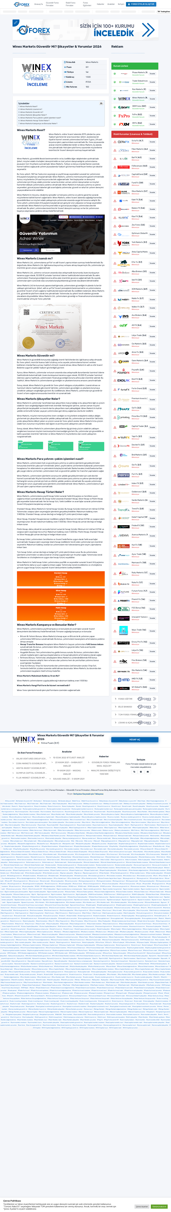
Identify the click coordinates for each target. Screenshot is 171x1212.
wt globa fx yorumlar (47, 1014)
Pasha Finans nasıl (135, 950)
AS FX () (137, 325)
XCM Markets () (139, 289)
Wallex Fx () (138, 307)
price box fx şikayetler (22, 964)
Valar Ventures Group (156, 996)
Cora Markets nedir (50, 854)
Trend (161, 993)
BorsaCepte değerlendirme (150, 838)
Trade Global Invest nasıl (106, 988)
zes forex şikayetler (80, 1025)
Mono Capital (116, 929)
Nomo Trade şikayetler (160, 937)
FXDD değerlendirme (48, 886)
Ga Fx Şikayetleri (50, 889)
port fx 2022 (104, 958)
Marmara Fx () (139, 562)
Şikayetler (96, 980)
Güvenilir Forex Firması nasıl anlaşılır (31, 905)
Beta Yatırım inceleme (21, 830)
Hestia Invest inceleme (57, 908)
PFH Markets (13, 953)
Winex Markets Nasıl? (29, 106)
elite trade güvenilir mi (17, 862)
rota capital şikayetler (99, 972)
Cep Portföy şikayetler (21, 849)
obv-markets (160, 940)
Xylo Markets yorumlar (88, 1020)
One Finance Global (161, 945)
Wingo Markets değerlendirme (116, 1009)
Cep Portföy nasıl (146, 846)
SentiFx (157, 977)
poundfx (164, 958)
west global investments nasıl (99, 1006)
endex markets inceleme (87, 865)
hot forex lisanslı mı (51, 910)
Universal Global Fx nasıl (98, 996)
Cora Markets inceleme (20, 854)
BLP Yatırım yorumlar (59, 833)
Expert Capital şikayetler (108, 870)
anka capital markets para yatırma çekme (128, 809)
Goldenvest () (139, 492)
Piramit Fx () (138, 599)
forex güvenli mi (143, 878)
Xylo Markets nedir (56, 1020)
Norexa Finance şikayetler (111, 940)
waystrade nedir (156, 1004)
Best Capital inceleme (96, 828)
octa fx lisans (76, 942)
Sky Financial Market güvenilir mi (137, 980)
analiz (79, 806)
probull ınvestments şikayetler (105, 964)
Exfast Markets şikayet (155, 868)
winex (160, 1006)
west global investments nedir (121, 1006)
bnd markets (155, 836)
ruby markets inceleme (151, 972)
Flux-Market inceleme (45, 878)
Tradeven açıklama (10, 993)
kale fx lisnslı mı (16, 921)
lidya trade (64, 924)
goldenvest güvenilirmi (65, 900)
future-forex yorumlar (128, 884)
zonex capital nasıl (130, 1025)
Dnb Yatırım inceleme (25, 860)
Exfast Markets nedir (139, 868)
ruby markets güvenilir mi (133, 972)
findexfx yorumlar (81, 876)
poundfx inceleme (34, 961)
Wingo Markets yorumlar (18, 1012)
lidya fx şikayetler (53, 924)
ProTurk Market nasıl (46, 966)
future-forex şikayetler (110, 884)
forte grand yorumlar (164, 881)
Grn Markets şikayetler (119, 902)
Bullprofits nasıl (43, 844)
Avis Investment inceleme (60, 819)
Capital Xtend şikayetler (83, 846)
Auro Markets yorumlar (92, 814)
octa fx (53, 942)
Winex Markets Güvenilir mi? (31, 112)
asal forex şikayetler (114, 811)
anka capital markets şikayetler (154, 809)
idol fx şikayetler (130, 913)
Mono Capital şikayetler (28, 932)
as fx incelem (35, 811)
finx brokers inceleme (115, 876)
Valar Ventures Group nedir (100, 998)
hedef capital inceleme (124, 905)
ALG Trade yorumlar (75, 803)
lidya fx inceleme (8, 924)
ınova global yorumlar (150, 918)
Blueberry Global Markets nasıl (152, 833)
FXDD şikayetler (94, 886)
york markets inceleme (19, 1022)
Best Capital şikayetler (141, 828)
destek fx (165, 854)
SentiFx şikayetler (54, 980)
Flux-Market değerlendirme (27, 878)
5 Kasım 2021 (10, 801)
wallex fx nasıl (72, 1004)
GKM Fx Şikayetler (139, 894)
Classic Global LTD (147, 849)
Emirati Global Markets (92, 862)
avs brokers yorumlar (74, 822)
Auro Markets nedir (58, 814)
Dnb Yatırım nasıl (40, 860)
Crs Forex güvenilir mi (83, 854)
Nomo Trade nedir (145, 937)
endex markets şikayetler (124, 865)
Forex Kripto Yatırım (157, 878)
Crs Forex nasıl (113, 854)
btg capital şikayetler (152, 841)
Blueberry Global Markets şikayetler (28, 836)
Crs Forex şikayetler (138, 854)
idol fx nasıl (97, 913)
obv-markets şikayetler (23, 942)
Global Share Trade (153, 894)
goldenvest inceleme (82, 900)
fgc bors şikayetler (67, 873)
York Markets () (139, 242)
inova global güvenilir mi (145, 916)
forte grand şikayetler (148, 881)
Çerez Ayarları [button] (142, 1207)
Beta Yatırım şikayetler (66, 830)
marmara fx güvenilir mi (104, 926)
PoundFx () (138, 370)
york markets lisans (35, 1022)
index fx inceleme (100, 916)
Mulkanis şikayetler (127, 932)
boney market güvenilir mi (72, 838)
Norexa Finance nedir (94, 940)
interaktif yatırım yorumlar (68, 918)
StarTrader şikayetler (138, 985)
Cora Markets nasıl (36, 854)
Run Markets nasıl (44, 977)
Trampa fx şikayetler (135, 993)
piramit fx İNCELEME (24, 958)
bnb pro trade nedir (125, 836)
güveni (164, 902)
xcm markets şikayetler (149, 1014)
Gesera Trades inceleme (125, 892)
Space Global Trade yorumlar (52, 985)
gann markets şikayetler (38, 892)
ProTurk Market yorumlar (97, 966)
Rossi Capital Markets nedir (145, 969)
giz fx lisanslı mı (69, 894)
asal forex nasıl (88, 811)
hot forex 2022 (7, 910)
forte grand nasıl (119, 881)
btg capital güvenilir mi (109, 841)
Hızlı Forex (136, 908)
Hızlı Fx (144, 908)
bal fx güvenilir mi (137, 825)
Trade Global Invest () (139, 81)
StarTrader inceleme (98, 985)
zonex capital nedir (144, 1025)
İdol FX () (137, 280)
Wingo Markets (99, 1009)
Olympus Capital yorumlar (106, 945)
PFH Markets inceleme (46, 953)
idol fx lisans (50, 913)
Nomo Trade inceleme (117, 937)
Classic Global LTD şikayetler (78, 852)
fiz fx (156, 876)
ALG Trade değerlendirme (156, 801)
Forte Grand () (139, 388)
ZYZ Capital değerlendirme (51, 1028)
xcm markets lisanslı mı (132, 1014)
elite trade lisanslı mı (34, 862)
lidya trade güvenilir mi (78, 924)
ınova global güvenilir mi (87, 918)
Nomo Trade (84, 937)
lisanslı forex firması (160, 924)
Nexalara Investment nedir (24, 937)
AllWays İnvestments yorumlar (158, 803)
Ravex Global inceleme (146, 966)
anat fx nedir (127, 806)
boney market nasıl (89, 838)
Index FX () (137, 483)
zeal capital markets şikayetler (154, 1022)
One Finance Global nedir (96, 948)
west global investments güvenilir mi (49, 1006)
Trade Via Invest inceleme (81, 990)
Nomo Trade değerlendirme (99, 937)
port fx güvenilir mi (116, 958)
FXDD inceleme (62, 886)
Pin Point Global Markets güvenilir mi (39, 956)
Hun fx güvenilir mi (82, 910)
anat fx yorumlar (152, 806)
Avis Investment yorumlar (133, 819)
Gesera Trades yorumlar (22, 894)
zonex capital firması (95, 1025)
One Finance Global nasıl (77, 948)
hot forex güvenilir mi (21, 910)
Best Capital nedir (125, 828)
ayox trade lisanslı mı (101, 825)
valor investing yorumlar (89, 1001)
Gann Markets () (139, 360)
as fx (168, 809)
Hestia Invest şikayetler (105, 908)
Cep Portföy (114, 846)
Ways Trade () (139, 630)
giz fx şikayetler (82, 894)
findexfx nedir (54, 876)
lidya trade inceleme (94, 924)
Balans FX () (138, 208)
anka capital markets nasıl (104, 809)
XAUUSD (59, 1014)
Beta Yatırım (155, 828)
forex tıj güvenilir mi (21, 881)
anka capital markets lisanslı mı (83, 809)
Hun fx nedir (118, 910)
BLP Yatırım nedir (27, 833)
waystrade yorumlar (18, 1006)
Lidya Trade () (139, 335)
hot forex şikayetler (67, 910)
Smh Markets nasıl (99, 982)
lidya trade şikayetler (127, 924)
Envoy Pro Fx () (139, 642)
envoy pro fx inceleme (160, 865)
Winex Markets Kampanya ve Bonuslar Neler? (38, 123)
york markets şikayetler (51, 1022)
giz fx (34, 894)
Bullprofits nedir (69, 844)
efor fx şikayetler (144, 860)
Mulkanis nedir (113, 932)
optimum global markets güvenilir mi (158, 948)
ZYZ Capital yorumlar (131, 1028)
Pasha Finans (83, 950)
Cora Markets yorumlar (66, 854)
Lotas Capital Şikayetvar (49, 926)
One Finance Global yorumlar (116, 948)
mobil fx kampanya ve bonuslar (38, 929)
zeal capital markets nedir (134, 1022)
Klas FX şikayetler (105, 921)
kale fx (162, 918)
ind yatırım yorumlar (51, 916)
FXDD (37, 886)
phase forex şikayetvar (16, 956)
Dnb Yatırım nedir (54, 860)
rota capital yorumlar (116, 972)
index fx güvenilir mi (85, 916)
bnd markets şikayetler (53, 838)
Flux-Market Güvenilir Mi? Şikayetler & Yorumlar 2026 (46, 778)
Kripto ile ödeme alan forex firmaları (124, 921)
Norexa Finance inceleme (60, 940)
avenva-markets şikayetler (152, 817)
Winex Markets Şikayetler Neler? (33, 115)
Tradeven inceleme (42, 993)
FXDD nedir (82, 886)
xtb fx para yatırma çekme (116, 1017)
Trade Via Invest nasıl (100, 990)
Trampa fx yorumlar (151, 993)
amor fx (15, 806)
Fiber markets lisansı (138, 873)
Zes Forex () (138, 225)
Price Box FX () (139, 416)
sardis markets (89, 977)
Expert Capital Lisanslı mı (59, 870)
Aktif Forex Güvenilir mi (90, 801)
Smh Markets (48, 982)
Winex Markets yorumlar (75, 1009)
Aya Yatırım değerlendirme (121, 822)
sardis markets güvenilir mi (105, 977)
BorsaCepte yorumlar (63, 841)
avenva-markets (114, 817)
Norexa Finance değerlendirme (40, 940)
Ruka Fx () (137, 582)
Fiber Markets (104, 873)
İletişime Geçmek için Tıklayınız (88, 794)
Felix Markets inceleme (158, 870)
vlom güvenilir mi (105, 1001)
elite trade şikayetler (75, 862)
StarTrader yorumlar (154, 985)
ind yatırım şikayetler (35, 916)
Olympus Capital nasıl (50, 945)
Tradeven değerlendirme (26, 993)
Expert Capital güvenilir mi (22, 870)
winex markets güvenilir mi (18, 1009)
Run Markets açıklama (140, 974)
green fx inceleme (144, 900)
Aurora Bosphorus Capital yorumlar (94, 817)
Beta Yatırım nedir (50, 830)
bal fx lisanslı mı (163, 825)
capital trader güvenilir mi (128, 844)
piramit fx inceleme (39, 958)
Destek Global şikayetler (129, 857)
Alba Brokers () (139, 271)
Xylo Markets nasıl (41, 1020)
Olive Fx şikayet (119, 942)
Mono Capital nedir (12, 932)
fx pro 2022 (147, 884)
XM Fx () (137, 123)
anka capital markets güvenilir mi (35, 809)
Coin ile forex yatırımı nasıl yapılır (121, 852)
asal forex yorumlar (129, 811)
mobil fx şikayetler (104, 929)
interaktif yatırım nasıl (29, 918)
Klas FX (52, 921)
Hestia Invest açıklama (19, 908)
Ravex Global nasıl (162, 966)
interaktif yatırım (161, 916)
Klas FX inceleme (77, 921)
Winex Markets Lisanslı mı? (31, 109)
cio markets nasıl (87, 849)
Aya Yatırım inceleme (139, 822)
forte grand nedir (132, 881)
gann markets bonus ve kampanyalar (70, 889)
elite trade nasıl (48, 862)
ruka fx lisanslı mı (76, 974)
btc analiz (80, 841)
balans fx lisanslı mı (46, 828)
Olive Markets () (139, 191)
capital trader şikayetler (13, 846)
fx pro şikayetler (28, 886)
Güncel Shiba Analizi (153, 902)
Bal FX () (137, 157)
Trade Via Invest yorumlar (153, 990)
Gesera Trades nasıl (141, 892)
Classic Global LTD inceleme (21, 852)
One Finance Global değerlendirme (33, 948)
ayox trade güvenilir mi (68, 825)
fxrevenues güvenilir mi (121, 886)
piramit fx (153, 956)
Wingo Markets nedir (150, 1009)
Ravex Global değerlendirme (127, 966)
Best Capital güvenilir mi (78, 828)
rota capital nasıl (71, 972)
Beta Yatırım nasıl (36, 830)
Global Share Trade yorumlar (99, 897)
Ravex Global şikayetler (22, 969)
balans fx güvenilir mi (30, 828)
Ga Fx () (136, 408)
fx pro (139, 884)
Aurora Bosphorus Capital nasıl (20, 817)
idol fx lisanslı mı (75, 913)
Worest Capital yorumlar (137, 1012)
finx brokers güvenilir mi (97, 876)
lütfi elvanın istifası (65, 926)
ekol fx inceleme (158, 860)
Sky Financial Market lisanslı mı (12, 982)
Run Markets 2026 (125, 974)
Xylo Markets (144, 1017)
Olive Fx (109, 942)
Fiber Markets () (139, 149)
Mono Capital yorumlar (45, 932)
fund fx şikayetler (65, 884)
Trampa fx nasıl (110, 993)
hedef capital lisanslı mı (142, 905)
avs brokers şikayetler (57, 822)
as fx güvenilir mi (8, 811)
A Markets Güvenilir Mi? (24, 801)
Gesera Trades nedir (157, 892)
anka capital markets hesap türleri (59, 809)
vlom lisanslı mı (118, 1001)
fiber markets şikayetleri (155, 873)
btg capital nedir (137, 841)
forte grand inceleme (104, 881)
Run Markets (112, 974)
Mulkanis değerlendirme (72, 932)
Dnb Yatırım (161, 857)
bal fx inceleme (151, 825)
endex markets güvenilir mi (67, 865)
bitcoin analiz (97, 830)
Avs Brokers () (139, 315)
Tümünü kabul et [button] (159, 1207)
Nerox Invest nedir (34, 934)
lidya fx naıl (20, 924)
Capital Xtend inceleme (50, 846)
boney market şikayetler (121, 838)
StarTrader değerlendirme (81, 985)
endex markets (51, 865)
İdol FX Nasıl (87, 913)
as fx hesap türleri (22, 811)
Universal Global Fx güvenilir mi (57, 996)
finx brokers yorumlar (145, 876)
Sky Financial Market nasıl (33, 982)
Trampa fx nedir (122, 993)
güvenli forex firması (78, 905)
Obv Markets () (139, 670)
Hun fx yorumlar (143, 910)
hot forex (167, 908)
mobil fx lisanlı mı (56, 929)
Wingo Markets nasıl (135, 1009)
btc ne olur (88, 841)
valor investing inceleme (19, 1001)
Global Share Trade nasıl (21, 897)
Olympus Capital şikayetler (86, 945)
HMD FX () (137, 679)
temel (32, 988)
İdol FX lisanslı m (62, 913)
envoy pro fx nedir (22, 868)
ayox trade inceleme (84, 825)
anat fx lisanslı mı (104, 806)
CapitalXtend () (139, 174)
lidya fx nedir (41, 924)
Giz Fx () (136, 465)
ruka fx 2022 (49, 974)
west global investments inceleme (75, 1006)
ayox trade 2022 (53, 825)
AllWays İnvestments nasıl (93, 803)
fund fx (4, 884)
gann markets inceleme (132, 889)
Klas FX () (137, 216)
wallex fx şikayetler (97, 1004)
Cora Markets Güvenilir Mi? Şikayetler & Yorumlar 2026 (46, 763)
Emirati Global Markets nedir (35, 865)
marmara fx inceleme (121, 926)
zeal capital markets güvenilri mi (72, 1022)
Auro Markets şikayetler (75, 814)
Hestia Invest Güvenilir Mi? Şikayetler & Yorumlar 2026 (46, 768)
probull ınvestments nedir (84, 964)
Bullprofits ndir (56, 844)
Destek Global (66, 857)
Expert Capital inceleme (41, 870)
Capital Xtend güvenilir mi (31, 846)
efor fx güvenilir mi (118, 860)
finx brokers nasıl (130, 876)
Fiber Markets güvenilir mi (120, 873)
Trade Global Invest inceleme (86, 988)
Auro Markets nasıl (44, 814)
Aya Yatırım (86, 822)
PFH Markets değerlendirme (28, 953)
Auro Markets (143, 811)
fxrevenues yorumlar (14, 889)
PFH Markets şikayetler (77, 953)
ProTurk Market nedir (61, 966)
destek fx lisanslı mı (38, 857)
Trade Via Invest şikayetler (134, 990)
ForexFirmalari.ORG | (85, 790)
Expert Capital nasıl (76, 870)
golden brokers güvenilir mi (120, 897)
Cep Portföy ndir (159, 846)
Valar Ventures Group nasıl (80, 998)
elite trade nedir (61, 862)
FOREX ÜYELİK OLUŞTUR (142, 4)
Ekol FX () (137, 379)
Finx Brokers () (139, 660)
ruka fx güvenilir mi (61, 974)
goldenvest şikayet (114, 900)
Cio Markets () (139, 344)
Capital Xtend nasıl (66, 846)
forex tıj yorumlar (71, 881)
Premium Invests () (139, 398)
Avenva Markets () (139, 535)
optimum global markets (136, 948)
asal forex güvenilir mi (73, 811)
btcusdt (97, 841)
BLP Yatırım (136, 830)
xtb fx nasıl (102, 1017)
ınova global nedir (118, 918)
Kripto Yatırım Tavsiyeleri (147, 921)
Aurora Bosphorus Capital (110, 814)
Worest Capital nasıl (86, 1012)
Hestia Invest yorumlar (123, 908)
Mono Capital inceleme (151, 929)
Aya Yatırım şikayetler (13, 825)
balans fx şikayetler (61, 828)
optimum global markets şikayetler (65, 950)
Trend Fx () (138, 509)
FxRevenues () (139, 166)
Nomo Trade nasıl (131, 937)
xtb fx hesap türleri (56, 1017)
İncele (152, 74)
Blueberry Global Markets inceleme (127, 833)
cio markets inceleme (72, 849)
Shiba (78, 980)
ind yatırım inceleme (162, 913)
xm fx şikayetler (29, 1017)
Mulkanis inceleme (88, 932)
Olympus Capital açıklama (159, 942)
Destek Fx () (138, 445)
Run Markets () (139, 89)
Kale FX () (137, 200)
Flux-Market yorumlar (90, 878)
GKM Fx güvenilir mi (124, 894)
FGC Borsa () (138, 608)
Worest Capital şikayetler (119, 1012)
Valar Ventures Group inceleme (58, 998)
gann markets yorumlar (56, 892)
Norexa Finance (22, 940)
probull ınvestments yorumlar (127, 964)
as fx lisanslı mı (58, 811)
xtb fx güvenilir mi (42, 1017)
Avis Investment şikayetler (114, 819)
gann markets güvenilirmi (93, 889)
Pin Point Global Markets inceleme (64, 956)
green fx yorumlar (28, 902)
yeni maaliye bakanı (127, 1020)
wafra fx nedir (15, 1004)
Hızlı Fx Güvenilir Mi (155, 908)
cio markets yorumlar (132, 849)
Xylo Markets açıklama (157, 1017)
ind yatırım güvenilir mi (145, 913)
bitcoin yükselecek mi (123, 830)
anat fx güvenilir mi (89, 806)
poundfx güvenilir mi (19, 961)
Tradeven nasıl (56, 993)
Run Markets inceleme (29, 977)
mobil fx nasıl (69, 929)
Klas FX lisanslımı (91, 921)
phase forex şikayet (154, 953)
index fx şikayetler (129, 916)
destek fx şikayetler (53, 857)
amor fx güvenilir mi (26, 806)
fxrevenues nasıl (153, 886)
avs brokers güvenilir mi (152, 819)
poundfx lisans (48, 961)
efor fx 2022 (105, 860)
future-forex (78, 884)
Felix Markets (123, 870)
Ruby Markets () (139, 573)
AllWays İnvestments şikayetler (135, 803)
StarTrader (67, 985)
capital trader (113, 844)
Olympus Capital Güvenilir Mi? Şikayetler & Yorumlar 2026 (47, 773)
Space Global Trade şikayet (31, 985)
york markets (141, 1020)
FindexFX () (138, 525)
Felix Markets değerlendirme (139, 870)
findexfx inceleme (30, 876)
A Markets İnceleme (50, 801)
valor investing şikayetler (70, 1001)
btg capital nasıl (125, 841)
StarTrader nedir (124, 985)
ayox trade (42, 825)
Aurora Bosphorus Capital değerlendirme (135, 814)
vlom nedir (138, 1001)
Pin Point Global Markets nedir (113, 956)
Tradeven (167, 990)
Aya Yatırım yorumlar (29, 825)
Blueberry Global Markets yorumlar (54, 836)
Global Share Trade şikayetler (78, 897)
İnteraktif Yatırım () (139, 617)
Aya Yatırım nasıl (154, 822)
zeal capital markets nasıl (115, 1022)
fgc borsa (78, 873)
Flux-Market (164, 876)
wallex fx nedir (84, 1004)
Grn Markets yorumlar (136, 902)
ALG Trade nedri (46, 803)
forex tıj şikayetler (58, 881)
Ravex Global (111, 966)
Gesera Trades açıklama (85, 892)
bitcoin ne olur (108, 830)
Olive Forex (100, 942)
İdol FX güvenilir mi (8, 913)
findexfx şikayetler (67, 876)
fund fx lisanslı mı (52, 884)
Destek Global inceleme (81, 857)
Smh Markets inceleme (83, 982)
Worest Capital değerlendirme (49, 1012)
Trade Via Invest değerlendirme (61, 990)
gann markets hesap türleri (113, 889)
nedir (152, 932)
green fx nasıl (157, 900)
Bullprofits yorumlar (99, 844)
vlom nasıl (129, 1001)
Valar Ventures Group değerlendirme (34, 998)
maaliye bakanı (79, 926)
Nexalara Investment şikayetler (45, 937)
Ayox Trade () (139, 554)
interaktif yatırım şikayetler (48, 918)
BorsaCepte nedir (31, 841)
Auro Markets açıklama (157, 811)
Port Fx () (137, 474)
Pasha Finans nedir (150, 950)
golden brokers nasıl (156, 897)
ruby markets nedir (12, 974)
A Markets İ (38, 801)
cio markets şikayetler (116, 849)
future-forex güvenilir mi (92, 884)
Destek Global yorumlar (147, 857)
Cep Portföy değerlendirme (129, 846)
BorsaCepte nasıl (17, 841)
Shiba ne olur (86, 980)
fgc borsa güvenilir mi (91, 873)
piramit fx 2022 (163, 956)
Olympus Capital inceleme (32, 945)
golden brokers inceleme (139, 897)
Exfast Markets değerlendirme (86, 868)
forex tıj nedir (45, 881)
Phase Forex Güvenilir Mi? (137, 953)
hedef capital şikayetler (160, 905)
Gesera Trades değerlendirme (105, 892)
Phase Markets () (139, 72)
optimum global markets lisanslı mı (39, 950)
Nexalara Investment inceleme (152, 934)
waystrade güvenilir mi (127, 1004)
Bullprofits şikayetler (84, 844)
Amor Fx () (137, 352)
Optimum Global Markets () (139, 233)
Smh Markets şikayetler (129, 982)
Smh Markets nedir (113, 982)
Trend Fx (10, 996)
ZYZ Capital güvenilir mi (70, 1028)
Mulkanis (58, 932)
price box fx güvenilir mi (102, 961)
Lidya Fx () (137, 650)
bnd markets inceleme (19, 838)
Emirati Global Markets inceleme (137, 862)
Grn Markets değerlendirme (56, 902)
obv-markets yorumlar (41, 942)
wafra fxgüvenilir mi (29, 1004)
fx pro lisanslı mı (15, 886)
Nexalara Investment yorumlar (68, 937)
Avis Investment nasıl (78, 819)
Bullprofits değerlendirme (27, 844)
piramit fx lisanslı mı (54, 958)
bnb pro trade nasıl (110, 836)
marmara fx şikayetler (154, 926)
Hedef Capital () (139, 517)
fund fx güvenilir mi (15, 884)
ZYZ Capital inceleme (87, 1028)
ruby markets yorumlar (28, 974)
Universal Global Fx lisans (78, 996)
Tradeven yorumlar (81, 993)
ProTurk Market (144, 964)
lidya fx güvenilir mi (163, 921)
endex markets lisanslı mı (105, 865)
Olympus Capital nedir (67, 945)
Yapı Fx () (137, 436)
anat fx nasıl (117, 806)
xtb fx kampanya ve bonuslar (74, 1017)
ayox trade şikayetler (116, 825)
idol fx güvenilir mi (22, 913)
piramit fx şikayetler (70, 958)
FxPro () (137, 114)
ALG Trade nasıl (21, 803)
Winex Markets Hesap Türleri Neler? (35, 121)
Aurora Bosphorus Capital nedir (43, 817)
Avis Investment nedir (95, 819)
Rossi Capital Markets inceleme (103, 969)
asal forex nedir (100, 811)
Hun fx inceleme (96, 910)
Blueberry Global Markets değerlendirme (101, 833)
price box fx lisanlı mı (137, 961)
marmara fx (90, 926)
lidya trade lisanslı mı (111, 924)
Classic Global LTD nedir (58, 852)
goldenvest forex (49, 900)
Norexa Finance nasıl (78, 940)
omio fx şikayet (148, 945)
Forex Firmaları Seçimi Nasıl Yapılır (110, 878)
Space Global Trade (162, 982)
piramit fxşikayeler (85, 958)
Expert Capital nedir (92, 870)
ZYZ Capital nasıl (102, 1028)
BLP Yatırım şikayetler (43, 833)
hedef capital (91, 905)
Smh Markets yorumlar (146, 982)
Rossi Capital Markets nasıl (125, 969)
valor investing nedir (52, 1001)
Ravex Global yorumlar (40, 969)
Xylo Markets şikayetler (71, 1020)
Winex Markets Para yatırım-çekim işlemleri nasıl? (40, 118)
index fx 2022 (72, 916)
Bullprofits (12, 844)
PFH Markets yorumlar (94, 953)
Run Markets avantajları (158, 974)
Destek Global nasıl (97, 857)
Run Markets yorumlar (74, 977)
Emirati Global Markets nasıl (14, 865)
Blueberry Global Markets (77, 833)
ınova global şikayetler (133, 918)
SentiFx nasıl (30, 980)
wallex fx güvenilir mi (59, 1004)
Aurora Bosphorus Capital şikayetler (68, 817)
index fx (62, 916)
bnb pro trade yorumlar (141, 836)
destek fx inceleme (23, 857)
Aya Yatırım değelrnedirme (101, 822)
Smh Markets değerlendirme (64, 982)
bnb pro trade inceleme (94, 836)
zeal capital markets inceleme (94, 1022)
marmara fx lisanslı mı (137, 926)
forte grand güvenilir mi (87, 881)
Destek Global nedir (112, 857)
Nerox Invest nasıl (20, 934)
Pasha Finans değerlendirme (99, 950)
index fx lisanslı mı (114, 916)
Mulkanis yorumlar (142, 932)
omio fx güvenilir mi (123, 945)
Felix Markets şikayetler (34, 873)
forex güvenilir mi (129, 878)
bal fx (127, 825)
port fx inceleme (130, 958)
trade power (13, 990)
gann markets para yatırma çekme (17, 892)
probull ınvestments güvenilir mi (42, 964)
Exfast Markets (51, 868)
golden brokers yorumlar (24, 900)
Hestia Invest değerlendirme (38, 908)
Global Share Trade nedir (39, 897)
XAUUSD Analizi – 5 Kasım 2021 (68, 779)
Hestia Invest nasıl (74, 908)
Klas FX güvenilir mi (63, 921)
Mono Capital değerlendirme (132, 929)
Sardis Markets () (139, 500)
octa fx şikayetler (88, 942)
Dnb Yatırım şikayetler (69, 860)
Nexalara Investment (84, 934)
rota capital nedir (84, 972)
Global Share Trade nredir (58, 897)
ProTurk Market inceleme (30, 966)
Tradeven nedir (68, 993)
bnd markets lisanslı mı (36, 838)
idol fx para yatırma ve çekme (113, 913)
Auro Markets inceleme (27, 814)
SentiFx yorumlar (67, 980)
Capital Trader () (139, 426)
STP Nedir (25, 988)
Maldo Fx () (138, 298)
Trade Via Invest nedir (116, 990)
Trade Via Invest (24, 990)
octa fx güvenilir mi (63, 942)
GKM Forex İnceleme (96, 894)
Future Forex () (139, 591)
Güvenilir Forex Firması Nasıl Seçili (57, 905)
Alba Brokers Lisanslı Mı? (128, 801)
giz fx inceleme (57, 894)
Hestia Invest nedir (89, 908)
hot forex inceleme (37, 910)
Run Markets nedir (59, 977)
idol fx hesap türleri (37, 913)
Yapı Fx (100, 1020)
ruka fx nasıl (88, 974)
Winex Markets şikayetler (56, 1009)
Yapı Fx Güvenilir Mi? (112, 1020)
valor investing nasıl (36, 1001)
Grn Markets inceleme (74, 902)
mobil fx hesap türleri (19, 929)
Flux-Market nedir (74, 878)
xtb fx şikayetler (132, 1017)
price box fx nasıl (151, 961)
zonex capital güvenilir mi (113, 1025)
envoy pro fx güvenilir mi (143, 865)
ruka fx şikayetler (100, 974)
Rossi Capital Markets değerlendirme (79, 969)
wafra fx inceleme (162, 1001)
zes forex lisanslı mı (64, 1025)
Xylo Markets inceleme (25, 1020)
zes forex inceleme (50, 1025)
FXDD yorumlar (106, 886)
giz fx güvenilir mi (44, 894)
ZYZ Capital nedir (116, 1028)
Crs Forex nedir (125, 854)
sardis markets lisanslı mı (125, 977)
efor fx (97, 860)
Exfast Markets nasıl (123, 868)
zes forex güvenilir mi (34, 1025)
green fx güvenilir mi (129, 900)
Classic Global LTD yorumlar (99, 852)
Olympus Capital (143, 942)
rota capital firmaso (39, 972)
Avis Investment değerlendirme (38, 819)
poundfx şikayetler (61, 961)
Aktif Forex (76, 801)
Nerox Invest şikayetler (50, 934)
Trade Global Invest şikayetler (144, 988)
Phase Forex (108, 953)
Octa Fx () (137, 141)
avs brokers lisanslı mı (17, 822)
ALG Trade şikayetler (60, 803)
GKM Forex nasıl (110, 894)
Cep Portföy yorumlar (38, 849)
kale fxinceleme (42, 921)
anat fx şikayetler (139, 806)
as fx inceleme (46, 811)
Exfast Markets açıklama (66, 868)
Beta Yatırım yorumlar (83, 830)
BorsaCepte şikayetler (46, 841)
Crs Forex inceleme (99, 854)
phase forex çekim (120, 953)
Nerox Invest (161, 932)
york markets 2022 (153, 1020)
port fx (96, 958)
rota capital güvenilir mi (55, 972)
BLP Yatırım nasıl (14, 833)
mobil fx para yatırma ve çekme (86, 929)
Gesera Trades (70, 892)
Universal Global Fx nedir (116, 996)
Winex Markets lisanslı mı (38, 1009)
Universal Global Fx (38, 996)
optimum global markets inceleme (15, 950)
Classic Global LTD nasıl (40, 852)
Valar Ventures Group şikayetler (122, 998)
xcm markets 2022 (80, 1014)
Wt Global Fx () (139, 687)
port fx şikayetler (154, 958)
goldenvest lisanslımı (98, 900)
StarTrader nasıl (112, 985)
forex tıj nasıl (34, 881)
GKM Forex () (139, 106)
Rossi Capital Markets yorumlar (20, 972)
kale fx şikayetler (29, 921)
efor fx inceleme (132, 860)
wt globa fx (151, 1012)
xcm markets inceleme (115, 1014)
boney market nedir (104, 838)
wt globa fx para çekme (14, 1014)
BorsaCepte (135, 838)
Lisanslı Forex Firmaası (143, 924)
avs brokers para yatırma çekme (37, 822)
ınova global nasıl (103, 918)
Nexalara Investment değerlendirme (127, 934)
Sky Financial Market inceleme (160, 980)
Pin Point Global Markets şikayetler (136, 956)
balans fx (18, 828)
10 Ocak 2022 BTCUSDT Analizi (68, 757)
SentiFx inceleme (18, 980)
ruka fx (40, 974)
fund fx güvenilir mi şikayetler (33, 884)
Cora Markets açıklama (152, 852)
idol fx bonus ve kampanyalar (160, 910)
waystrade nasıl (143, 1004)
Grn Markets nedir (104, 902)
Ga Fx (25, 889)
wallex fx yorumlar (112, 1004)
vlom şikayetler (149, 1001)
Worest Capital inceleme (69, 1012)
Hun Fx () (137, 545)
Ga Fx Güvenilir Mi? (36, 889)
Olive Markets (131, 942)
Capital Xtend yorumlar (100, 846)
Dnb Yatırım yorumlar (86, 860)
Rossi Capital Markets (57, 969)
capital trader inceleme (146, 844)
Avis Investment (20, 819)
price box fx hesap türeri (120, 961)
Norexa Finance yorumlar (131, 940)
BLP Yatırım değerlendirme (150, 830)
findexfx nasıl (42, 876)
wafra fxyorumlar (43, 1004)
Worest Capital (32, 1012)
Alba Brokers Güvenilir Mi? (109, 801)
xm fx (161, 1014)
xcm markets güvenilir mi (97, 1014)
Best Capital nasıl (111, 828)
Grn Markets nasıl (90, 902)
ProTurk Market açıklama (159, 964)
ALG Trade (142, 801)
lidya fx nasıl (30, 924)
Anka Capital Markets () (139, 252)
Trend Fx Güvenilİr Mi (23, 996)
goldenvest (38, 900)
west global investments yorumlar (144, 1006)
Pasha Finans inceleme (119, 950)
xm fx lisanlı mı (16, 1017)
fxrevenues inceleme (139, 886)
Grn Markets (40, 902)
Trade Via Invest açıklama (40, 990)
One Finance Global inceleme (56, 948)
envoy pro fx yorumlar (37, 868)
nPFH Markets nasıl (147, 940)
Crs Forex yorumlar (153, 854)
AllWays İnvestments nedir (113, 803)
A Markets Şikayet (65, 801)
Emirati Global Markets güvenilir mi (113, 862)
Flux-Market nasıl (60, 878)
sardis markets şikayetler (144, 977)
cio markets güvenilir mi (55, 849)
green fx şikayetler (14, 902)
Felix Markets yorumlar (51, 873)
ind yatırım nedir (20, 916)
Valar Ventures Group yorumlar (145, 998)
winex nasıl (88, 1009)
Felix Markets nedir (18, 873)
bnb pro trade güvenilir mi (76, 836)
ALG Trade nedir (33, 803)
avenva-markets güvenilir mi (131, 817)
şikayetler (105, 980)
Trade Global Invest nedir (124, 988)
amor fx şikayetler (69, 806)
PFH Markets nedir (62, 953)
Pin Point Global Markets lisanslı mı (89, 956)
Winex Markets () (139, 98)
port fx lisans (142, 958)
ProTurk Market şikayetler (79, 966)
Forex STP (9, 881)
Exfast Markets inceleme (106, 868)
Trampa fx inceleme (96, 993)
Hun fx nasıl (107, 910)
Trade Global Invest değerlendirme (63, 988)
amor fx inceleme (40, 806)
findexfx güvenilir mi (15, 876)
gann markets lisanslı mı (150, 889)
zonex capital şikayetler (160, 1025)
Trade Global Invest (43, 988)
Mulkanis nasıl (101, 932)
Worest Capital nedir (101, 1012)
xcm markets (68, 1014)
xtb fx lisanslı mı (91, 1017)
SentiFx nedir (41, 980)
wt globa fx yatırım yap (31, 1014)
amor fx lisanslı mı (55, 806)
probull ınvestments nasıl (64, 964)
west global (30, 1006)
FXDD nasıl (73, 886)
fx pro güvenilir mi (159, 884)
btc (73, 841)
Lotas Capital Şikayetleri (30, 926)
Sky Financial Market (117, 980)
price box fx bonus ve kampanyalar (81, 961)
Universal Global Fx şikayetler (137, 996)
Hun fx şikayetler (129, 910)
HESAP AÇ (134, 739)
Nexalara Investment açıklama (103, 934)
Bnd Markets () (139, 455)
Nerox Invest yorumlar (67, 934)
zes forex (22, 1025)
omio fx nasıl (136, 945)
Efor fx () (137, 262)
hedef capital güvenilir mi (106, 905)
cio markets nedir (100, 849)
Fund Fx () (137, 183)
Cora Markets (139, 852)
